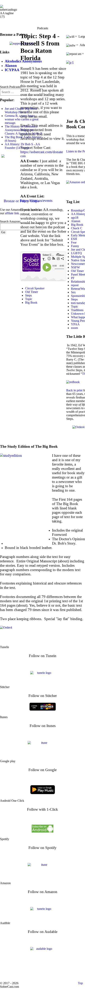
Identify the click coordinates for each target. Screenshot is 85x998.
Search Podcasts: (10, 87)
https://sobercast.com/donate (41, 152)
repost (74, 285)
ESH (74, 239)
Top (80, 983)
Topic (28, 299)
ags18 (74, 217)
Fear (73, 242)
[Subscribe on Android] (42, 828)
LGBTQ (76, 253)
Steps (28, 295)
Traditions (77, 310)
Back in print (74, 390)
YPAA (75, 324)
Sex (73, 292)
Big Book (31, 302)
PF (73, 278)
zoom (74, 328)
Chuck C (76, 228)
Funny (75, 246)
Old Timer (31, 292)
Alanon (75, 221)
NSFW (75, 267)
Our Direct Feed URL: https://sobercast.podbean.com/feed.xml (42, 971)
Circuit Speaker (34, 288)
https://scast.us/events (36, 200)
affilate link (12, 213)
